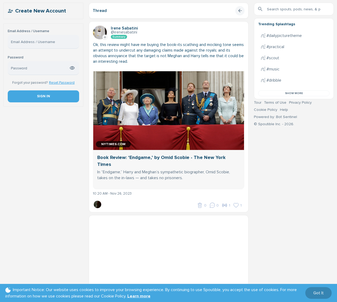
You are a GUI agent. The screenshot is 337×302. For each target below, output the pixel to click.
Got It (318, 293)
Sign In (43, 96)
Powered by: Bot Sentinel (275, 117)
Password (15, 57)
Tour (257, 102)
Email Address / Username (28, 31)
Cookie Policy (265, 109)
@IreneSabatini (124, 32)
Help (284, 109)
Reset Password (62, 83)
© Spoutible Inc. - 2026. (274, 124)
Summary (118, 37)
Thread (100, 11)
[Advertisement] (168, 252)
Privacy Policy (300, 102)
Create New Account (40, 11)
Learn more (139, 296)
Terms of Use (275, 102)
